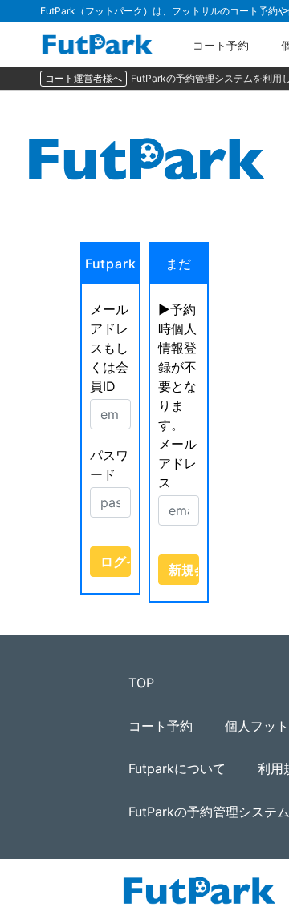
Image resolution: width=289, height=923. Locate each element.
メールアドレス (177, 463)
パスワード (109, 464)
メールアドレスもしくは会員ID (109, 347)
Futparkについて (177, 768)
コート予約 (221, 45)
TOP (141, 683)
